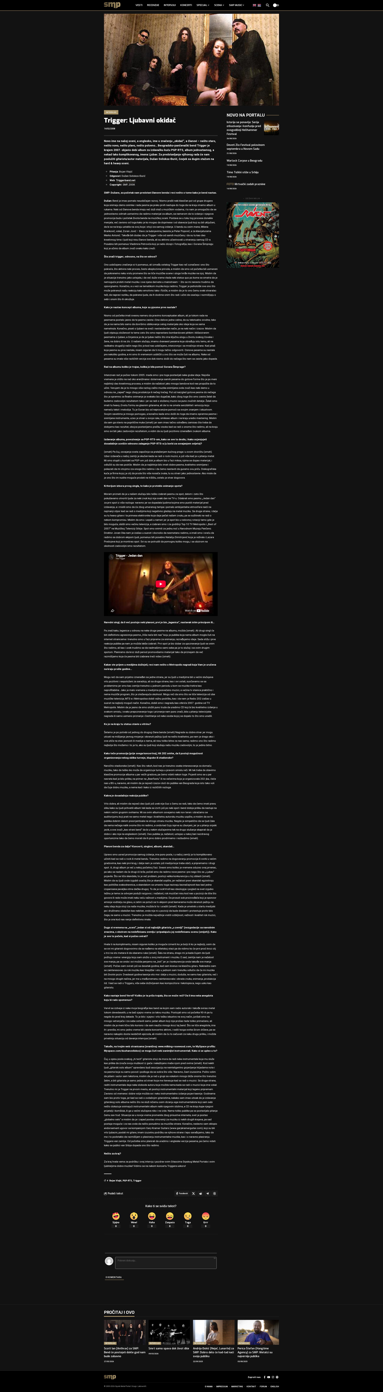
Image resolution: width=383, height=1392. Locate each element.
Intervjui (111, 112)
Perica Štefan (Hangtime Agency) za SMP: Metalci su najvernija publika (255, 1352)
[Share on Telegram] (207, 1193)
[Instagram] (273, 1377)
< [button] (230, 236)
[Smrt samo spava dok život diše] (169, 1332)
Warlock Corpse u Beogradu (244, 160)
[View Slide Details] (253, 235)
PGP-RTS (127, 1180)
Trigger (137, 1180)
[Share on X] (193, 1193)
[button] (267, 5)
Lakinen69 (142, 1386)
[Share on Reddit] (200, 1193)
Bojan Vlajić (115, 1180)
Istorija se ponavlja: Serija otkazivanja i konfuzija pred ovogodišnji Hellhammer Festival (244, 128)
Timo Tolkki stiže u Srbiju (243, 172)
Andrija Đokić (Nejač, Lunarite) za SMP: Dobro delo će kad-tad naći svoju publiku (213, 1352)
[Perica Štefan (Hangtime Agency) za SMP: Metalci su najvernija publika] (258, 1332)
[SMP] (110, 1377)
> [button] (275, 236)
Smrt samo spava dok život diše (169, 1348)
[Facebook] (264, 1377)
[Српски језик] (259, 5)
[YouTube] (268, 1377)
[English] (255, 5)
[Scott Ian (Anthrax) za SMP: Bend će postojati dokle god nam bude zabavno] (125, 1332)
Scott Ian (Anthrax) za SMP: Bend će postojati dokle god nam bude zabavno (124, 1352)
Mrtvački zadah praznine (246, 184)
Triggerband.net (125, 180)
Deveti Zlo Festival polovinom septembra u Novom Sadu (246, 147)
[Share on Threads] (214, 1193)
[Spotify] (277, 1377)
